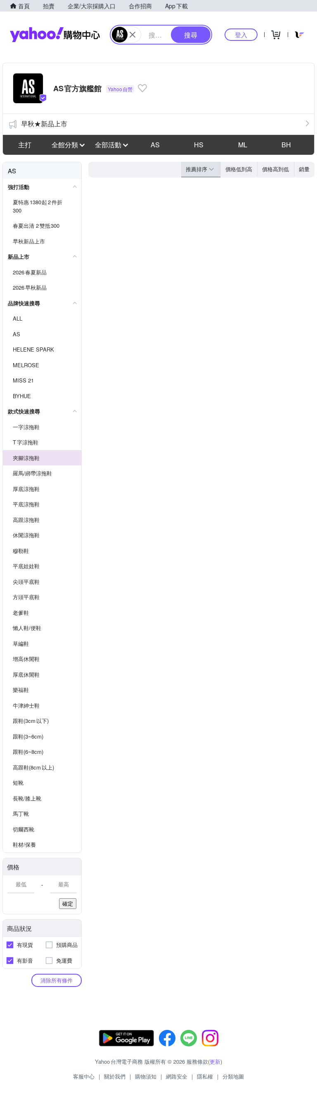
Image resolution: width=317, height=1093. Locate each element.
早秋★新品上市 (44, 123)
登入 (241, 34)
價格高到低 (275, 169)
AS (155, 144)
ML (242, 144)
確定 (67, 903)
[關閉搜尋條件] (132, 35)
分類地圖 (233, 1076)
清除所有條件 (56, 980)
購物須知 (145, 1076)
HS (198, 144)
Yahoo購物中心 (55, 35)
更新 (215, 1061)
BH (286, 144)
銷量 (304, 169)
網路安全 (176, 1076)
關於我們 (114, 1076)
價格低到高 (238, 169)
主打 (24, 144)
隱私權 (205, 1076)
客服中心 (84, 1076)
